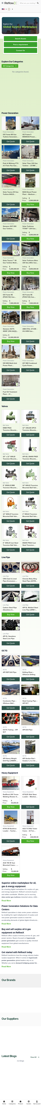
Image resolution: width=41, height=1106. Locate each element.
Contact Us (20, 50)
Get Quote (11, 141)
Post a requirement (20, 44)
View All (33, 1057)
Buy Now (30, 204)
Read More (6, 901)
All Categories (8, 66)
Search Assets (20, 39)
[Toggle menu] (2, 3)
